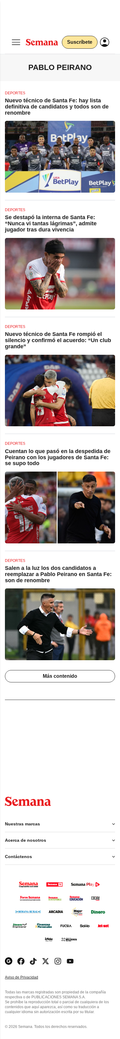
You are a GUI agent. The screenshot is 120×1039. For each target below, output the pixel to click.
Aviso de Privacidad (28, 977)
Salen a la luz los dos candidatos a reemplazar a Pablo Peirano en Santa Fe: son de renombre (58, 574)
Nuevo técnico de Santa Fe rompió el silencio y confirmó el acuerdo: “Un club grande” (58, 340)
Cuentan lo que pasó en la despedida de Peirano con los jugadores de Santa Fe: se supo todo (57, 457)
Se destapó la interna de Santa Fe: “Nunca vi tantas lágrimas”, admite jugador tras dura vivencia (51, 223)
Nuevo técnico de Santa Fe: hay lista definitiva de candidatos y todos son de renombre (57, 106)
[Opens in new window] (21, 961)
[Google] (8, 961)
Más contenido (60, 676)
